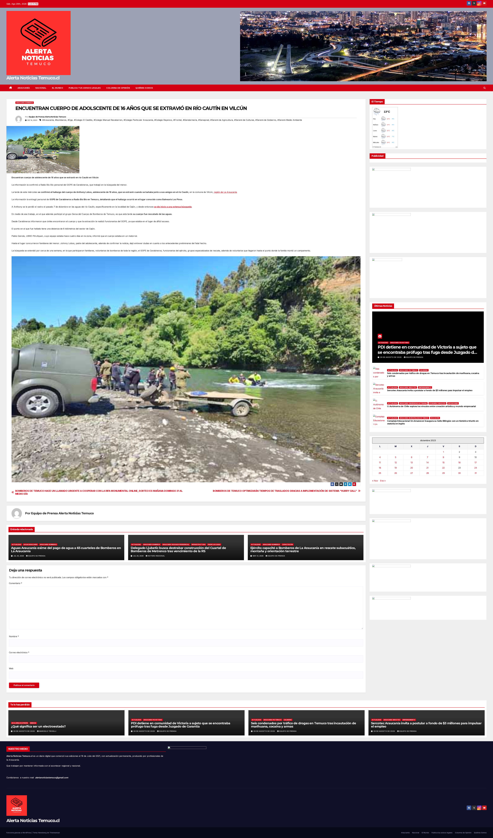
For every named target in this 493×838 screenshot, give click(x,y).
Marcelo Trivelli (47, 731)
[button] (484, 88)
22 (443, 467)
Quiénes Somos (144, 88)
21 (427, 467)
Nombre (14, 636)
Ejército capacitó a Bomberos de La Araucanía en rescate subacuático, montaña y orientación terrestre (302, 549)
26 (395, 473)
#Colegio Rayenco (163, 120)
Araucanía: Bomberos (24, 102)
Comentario (15, 583)
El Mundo (57, 88)
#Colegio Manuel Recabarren (108, 120)
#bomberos (60, 120)
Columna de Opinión (118, 88)
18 (380, 467)
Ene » (383, 480)
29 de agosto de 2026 (391, 357)
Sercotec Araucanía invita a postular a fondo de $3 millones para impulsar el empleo (429, 390)
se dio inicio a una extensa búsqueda (173, 206)
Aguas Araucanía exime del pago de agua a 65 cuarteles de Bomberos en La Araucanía (66, 549)
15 (443, 462)
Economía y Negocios (437, 403)
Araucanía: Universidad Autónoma (413, 403)
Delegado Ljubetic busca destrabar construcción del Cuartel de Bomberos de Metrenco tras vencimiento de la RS (178, 549)
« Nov (375, 480)
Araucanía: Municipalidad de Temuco (414, 418)
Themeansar (55, 833)
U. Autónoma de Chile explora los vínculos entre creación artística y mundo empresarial (431, 406)
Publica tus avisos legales (85, 88)
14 (427, 462)
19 (396, 467)
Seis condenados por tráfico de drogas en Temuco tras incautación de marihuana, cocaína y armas (303, 724)
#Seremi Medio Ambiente (289, 120)
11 (380, 462)
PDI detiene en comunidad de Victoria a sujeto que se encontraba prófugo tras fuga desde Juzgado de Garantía (427, 352)
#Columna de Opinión (20, 723)
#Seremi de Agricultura (221, 120)
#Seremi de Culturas (244, 120)
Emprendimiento (425, 387)
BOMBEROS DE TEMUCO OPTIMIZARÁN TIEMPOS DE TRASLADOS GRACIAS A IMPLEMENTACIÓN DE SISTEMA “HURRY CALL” (285, 490)
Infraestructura (198, 544)
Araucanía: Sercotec (408, 387)
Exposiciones (453, 403)
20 (411, 467)
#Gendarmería (190, 120)
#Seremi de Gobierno (265, 120)
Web (11, 668)
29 (443, 473)
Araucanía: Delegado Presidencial (176, 544)
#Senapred (203, 120)
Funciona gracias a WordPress (19, 833)
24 (475, 467)
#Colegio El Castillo (83, 120)
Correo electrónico (19, 652)
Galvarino (424, 370)
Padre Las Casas (214, 544)
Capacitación (287, 544)
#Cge (70, 120)
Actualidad (16, 544)
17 (476, 462)
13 (412, 462)
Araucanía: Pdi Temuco (409, 370)
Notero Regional (156, 556)
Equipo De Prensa (36, 556)
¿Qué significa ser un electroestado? (38, 726)
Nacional (40, 88)
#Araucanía (48, 120)
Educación (435, 418)
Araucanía (24, 88)
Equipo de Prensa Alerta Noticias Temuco (47, 117)
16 (459, 462)
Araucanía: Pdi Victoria (399, 342)
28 (427, 473)
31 (476, 473)
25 (380, 473)
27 (411, 473)
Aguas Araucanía (30, 544)
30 (459, 473)
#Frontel (177, 120)
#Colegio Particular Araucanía (138, 120)
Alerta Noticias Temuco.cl (33, 78)
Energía (33, 723)
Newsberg (42, 833)
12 (396, 462)
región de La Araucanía (225, 192)
